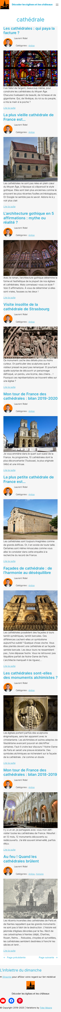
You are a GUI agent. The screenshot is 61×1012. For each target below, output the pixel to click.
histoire (40, 874)
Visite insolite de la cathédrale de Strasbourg (26, 306)
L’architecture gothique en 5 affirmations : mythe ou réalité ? (28, 218)
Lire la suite (9, 107)
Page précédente (14, 957)
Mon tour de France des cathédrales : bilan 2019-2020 (30, 396)
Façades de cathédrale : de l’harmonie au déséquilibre (27, 570)
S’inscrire (7, 977)
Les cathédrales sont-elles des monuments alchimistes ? (30, 675)
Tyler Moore (46, 1007)
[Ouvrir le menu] (57, 5)
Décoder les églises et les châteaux (32, 4)
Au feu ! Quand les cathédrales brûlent (21, 859)
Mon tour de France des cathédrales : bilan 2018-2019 (30, 772)
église (32, 45)
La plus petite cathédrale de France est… (28, 479)
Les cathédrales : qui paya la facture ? (29, 30)
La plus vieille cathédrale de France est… (28, 117)
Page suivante (48, 957)
